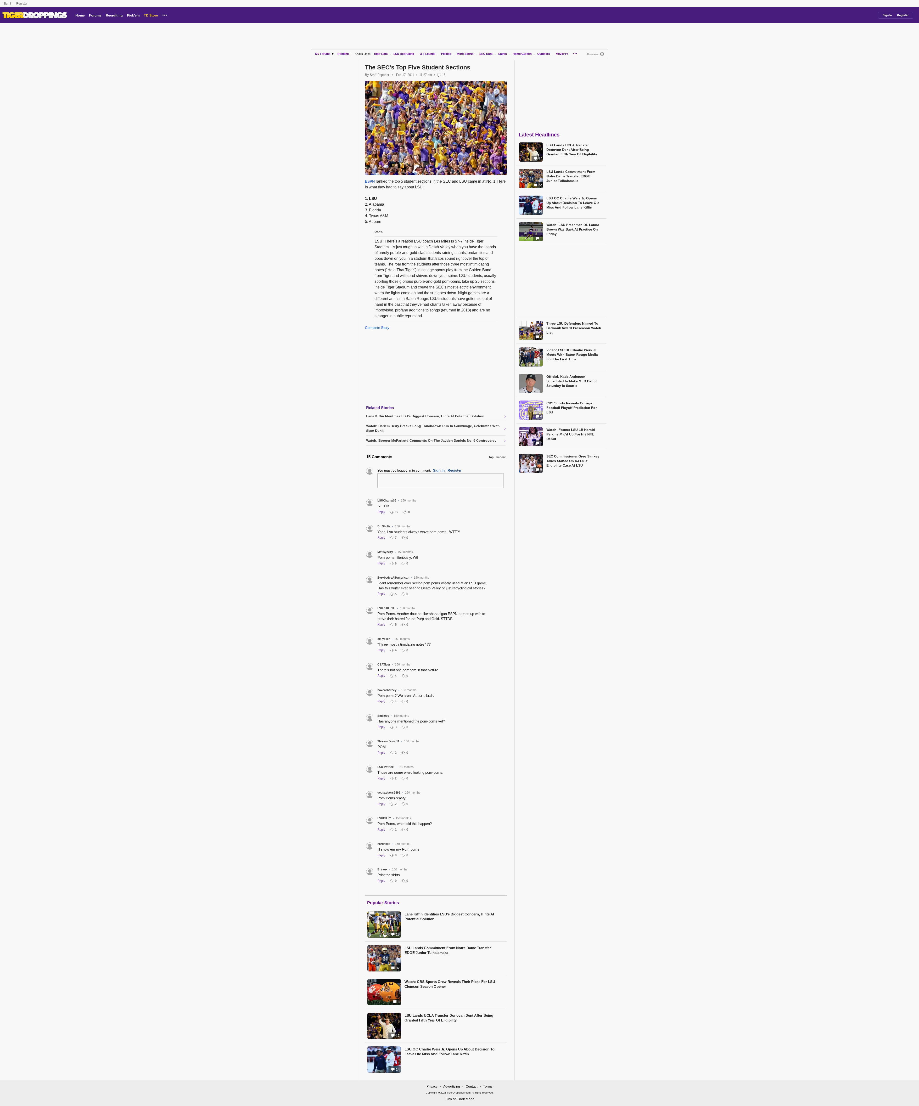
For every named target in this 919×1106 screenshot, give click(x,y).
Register (22, 3)
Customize (593, 54)
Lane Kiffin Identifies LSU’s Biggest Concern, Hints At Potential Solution (449, 916)
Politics (446, 54)
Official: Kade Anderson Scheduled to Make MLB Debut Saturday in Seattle (571, 381)
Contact (471, 1086)
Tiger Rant (381, 54)
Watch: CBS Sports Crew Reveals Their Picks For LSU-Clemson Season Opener (450, 984)
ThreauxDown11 (388, 741)
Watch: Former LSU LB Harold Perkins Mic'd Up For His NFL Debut (570, 434)
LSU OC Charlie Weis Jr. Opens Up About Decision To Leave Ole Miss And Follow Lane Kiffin (449, 1051)
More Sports (465, 54)
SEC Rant (486, 54)
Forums (95, 15)
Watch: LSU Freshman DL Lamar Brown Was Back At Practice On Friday (572, 229)
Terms (488, 1086)
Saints (502, 54)
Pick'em (133, 15)
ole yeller (383, 639)
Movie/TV (562, 54)
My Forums (323, 54)
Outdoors (543, 54)
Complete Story (377, 328)
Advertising (451, 1086)
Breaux (382, 869)
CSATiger (383, 664)
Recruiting (114, 15)
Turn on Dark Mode (459, 1099)
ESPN (370, 181)
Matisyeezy (385, 552)
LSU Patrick (385, 767)
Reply (381, 512)
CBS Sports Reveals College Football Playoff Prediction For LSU (571, 407)
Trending (343, 54)
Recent (501, 457)
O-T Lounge (427, 54)
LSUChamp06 (386, 500)
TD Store (151, 15)
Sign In (7, 3)
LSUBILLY (384, 818)
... (164, 14)
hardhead (383, 844)
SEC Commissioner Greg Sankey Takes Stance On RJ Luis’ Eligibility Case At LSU (572, 460)
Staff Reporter (379, 75)
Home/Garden (522, 54)
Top (491, 457)
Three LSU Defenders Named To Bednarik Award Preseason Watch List (573, 328)
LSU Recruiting (403, 54)
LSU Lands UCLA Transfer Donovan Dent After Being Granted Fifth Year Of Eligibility (448, 1017)
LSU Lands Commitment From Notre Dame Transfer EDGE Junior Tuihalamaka (447, 950)
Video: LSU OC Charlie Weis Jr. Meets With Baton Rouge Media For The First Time (572, 354)
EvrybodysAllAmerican (393, 577)
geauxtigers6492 (388, 792)
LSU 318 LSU (386, 608)
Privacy (431, 1086)
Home (80, 15)
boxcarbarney (387, 690)
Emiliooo (383, 715)
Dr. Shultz (383, 526)
